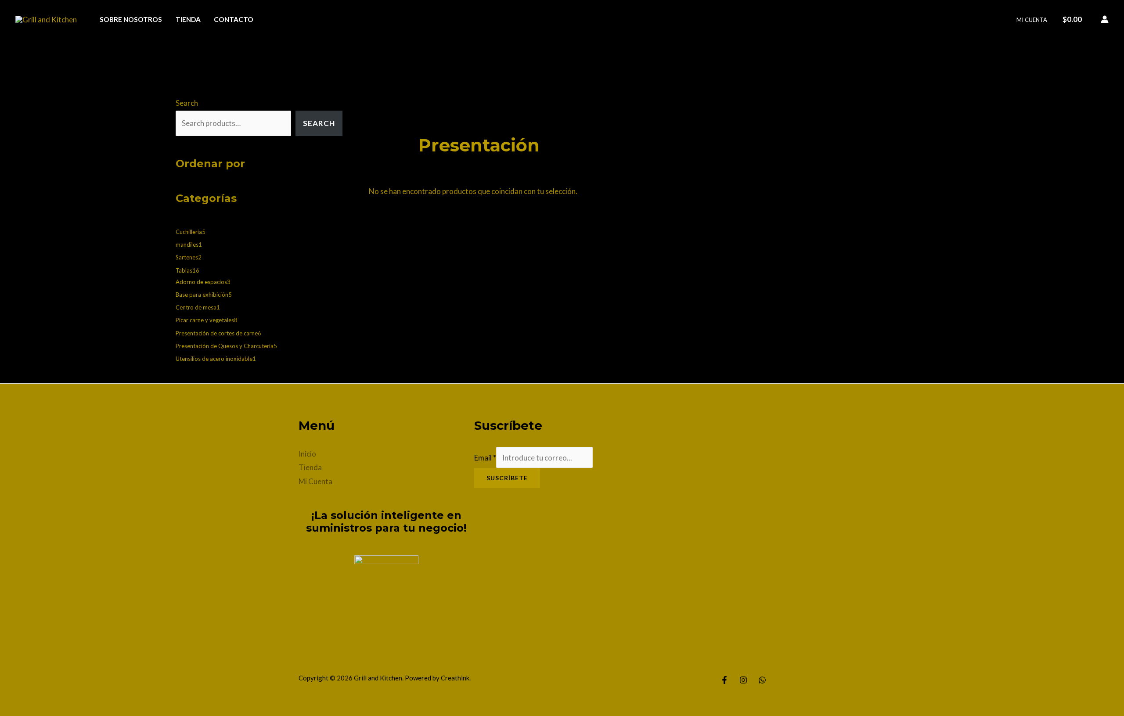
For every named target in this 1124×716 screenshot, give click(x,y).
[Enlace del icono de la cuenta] (1105, 19)
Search (187, 103)
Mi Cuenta (1031, 19)
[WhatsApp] (762, 680)
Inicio (307, 453)
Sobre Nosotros (131, 19)
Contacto (233, 19)
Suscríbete (507, 478)
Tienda (188, 19)
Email (485, 457)
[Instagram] (743, 680)
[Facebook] (724, 680)
